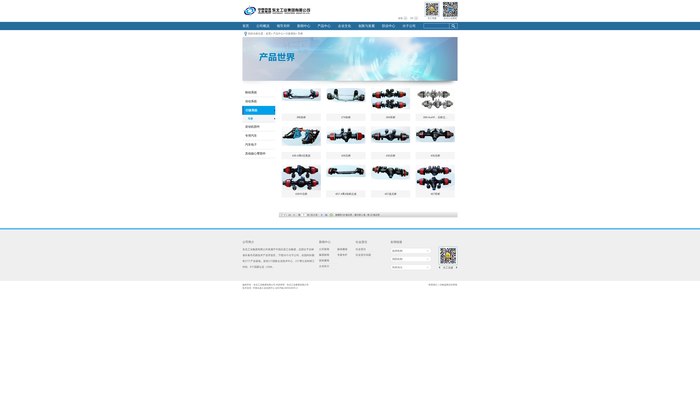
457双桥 (435, 193)
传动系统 (251, 101)
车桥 (300, 33)
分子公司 (409, 26)
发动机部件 (252, 126)
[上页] (294, 215)
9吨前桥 (301, 117)
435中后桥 (301, 193)
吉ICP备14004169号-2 (286, 288)
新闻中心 (303, 26)
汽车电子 (251, 144)
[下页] (322, 215)
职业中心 (388, 26)
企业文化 (344, 26)
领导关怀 (283, 26)
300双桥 (390, 117)
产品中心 (324, 26)
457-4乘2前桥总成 (345, 193)
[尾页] (326, 215)
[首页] (289, 215)
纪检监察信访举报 (448, 284)
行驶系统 (290, 33)
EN (411, 18)
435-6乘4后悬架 (301, 155)
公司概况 (262, 26)
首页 (245, 26)
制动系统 (251, 92)
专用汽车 (251, 135)
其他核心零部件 (255, 153)
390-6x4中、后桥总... (435, 117)
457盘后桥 (391, 193)
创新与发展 (366, 26)
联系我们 (433, 284)
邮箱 (400, 18)
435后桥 (346, 155)
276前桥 (346, 117)
